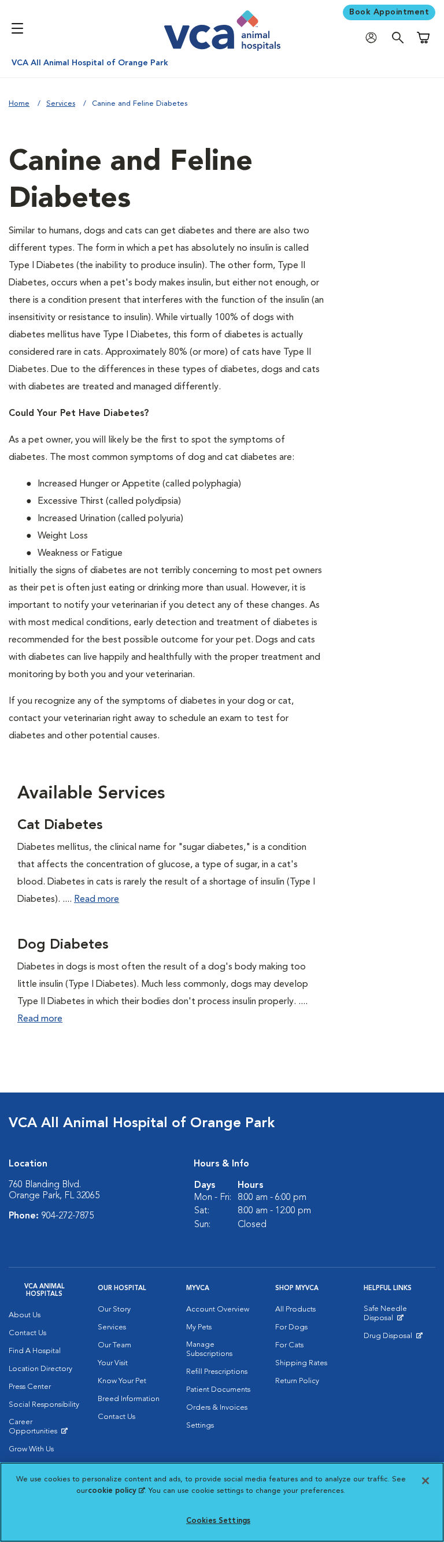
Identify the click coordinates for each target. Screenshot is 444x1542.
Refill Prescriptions (216, 1372)
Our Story (114, 1309)
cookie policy (116, 1491)
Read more (96, 899)
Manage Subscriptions (209, 1349)
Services (60, 103)
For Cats (289, 1345)
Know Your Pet (122, 1381)
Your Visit (113, 1363)
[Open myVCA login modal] (374, 37)
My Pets (199, 1327)
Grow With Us (31, 1449)
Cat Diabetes (59, 826)
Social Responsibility (44, 1405)
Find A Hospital (35, 1351)
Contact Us (27, 1333)
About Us (24, 1315)
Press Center (30, 1387)
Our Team (114, 1345)
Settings (200, 1425)
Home (19, 103)
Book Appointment (389, 12)
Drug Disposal (393, 1338)
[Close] (425, 1480)
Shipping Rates (301, 1363)
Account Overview (217, 1309)
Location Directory (40, 1369)
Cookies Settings (218, 1521)
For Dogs (291, 1327)
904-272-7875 (68, 1216)
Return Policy (297, 1381)
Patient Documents (218, 1390)
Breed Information (129, 1399)
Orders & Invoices (216, 1407)
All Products (295, 1309)
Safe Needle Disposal (399, 1316)
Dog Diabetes (62, 945)
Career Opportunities (44, 1429)
